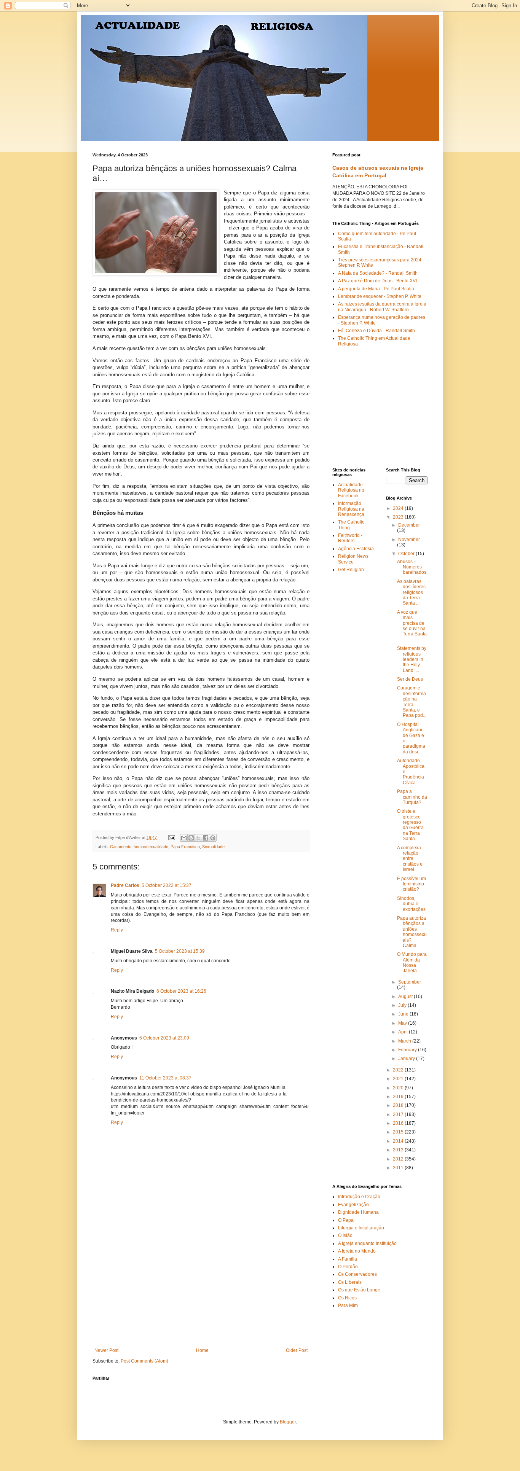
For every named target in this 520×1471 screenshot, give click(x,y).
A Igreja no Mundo (357, 1251)
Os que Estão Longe (359, 1290)
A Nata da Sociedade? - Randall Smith (378, 273)
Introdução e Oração (359, 1196)
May (403, 1023)
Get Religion (351, 569)
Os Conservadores (357, 1274)
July (403, 1005)
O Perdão (348, 1266)
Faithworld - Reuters (350, 538)
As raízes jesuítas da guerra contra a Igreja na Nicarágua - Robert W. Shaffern (382, 306)
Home (202, 1350)
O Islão (345, 1235)
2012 (399, 1159)
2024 (399, 508)
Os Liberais (350, 1282)
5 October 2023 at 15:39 (180, 951)
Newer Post (106, 1350)
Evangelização (353, 1204)
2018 (399, 1105)
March (405, 1041)
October (407, 553)
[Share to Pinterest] (213, 838)
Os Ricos (347, 1298)
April (403, 1032)
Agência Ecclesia (356, 548)
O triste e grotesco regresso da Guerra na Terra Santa (410, 825)
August (406, 996)
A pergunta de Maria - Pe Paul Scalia (376, 288)
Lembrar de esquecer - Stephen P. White (379, 296)
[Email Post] (171, 837)
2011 (399, 1167)
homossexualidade (151, 846)
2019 (399, 1096)
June (404, 1014)
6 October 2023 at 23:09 (164, 1038)
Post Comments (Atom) (144, 1361)
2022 (399, 1070)
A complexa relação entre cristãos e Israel (410, 858)
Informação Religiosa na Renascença (351, 509)
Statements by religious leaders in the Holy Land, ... (411, 659)
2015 (399, 1132)
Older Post (297, 1350)
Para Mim (348, 1305)
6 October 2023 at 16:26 (181, 991)
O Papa (346, 1220)
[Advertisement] (201, 1290)
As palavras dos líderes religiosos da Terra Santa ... (411, 592)
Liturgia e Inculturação (361, 1228)
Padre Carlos (125, 885)
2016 (399, 1123)
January (407, 1058)
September (409, 982)
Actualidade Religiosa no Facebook (351, 490)
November (409, 539)
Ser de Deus (410, 679)
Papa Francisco (185, 846)
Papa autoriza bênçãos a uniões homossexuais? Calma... (412, 931)
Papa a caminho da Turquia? (412, 797)
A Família (347, 1259)
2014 (399, 1141)
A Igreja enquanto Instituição (367, 1243)
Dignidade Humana (358, 1212)
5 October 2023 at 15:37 (166, 885)
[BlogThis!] (191, 838)
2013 (399, 1150)
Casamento (120, 846)
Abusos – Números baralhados (411, 567)
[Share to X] (198, 838)
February (408, 1049)
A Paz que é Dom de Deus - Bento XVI (377, 280)
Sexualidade (213, 846)
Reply (117, 930)
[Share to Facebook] (205, 838)
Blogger (288, 1422)
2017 (399, 1114)
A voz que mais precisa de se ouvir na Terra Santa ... (412, 626)
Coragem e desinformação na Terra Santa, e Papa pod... (411, 701)
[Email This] (184, 838)
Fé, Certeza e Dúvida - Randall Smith (376, 330)
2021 (399, 1078)
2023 (399, 517)
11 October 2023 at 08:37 (165, 1078)
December (409, 525)
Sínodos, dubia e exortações (411, 904)
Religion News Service (353, 559)
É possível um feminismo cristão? (411, 884)
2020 (399, 1088)
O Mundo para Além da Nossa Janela (412, 962)
